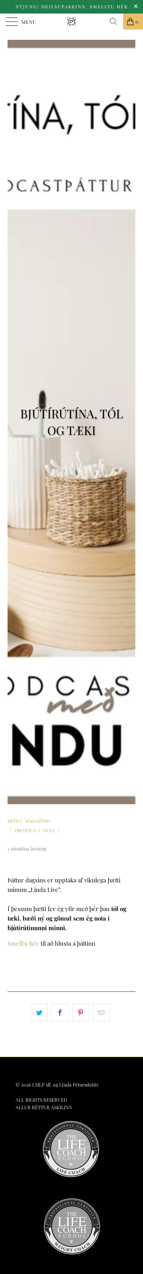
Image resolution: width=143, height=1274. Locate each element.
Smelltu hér (23, 943)
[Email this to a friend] (101, 1012)
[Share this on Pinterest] (80, 1012)
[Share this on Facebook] (59, 1012)
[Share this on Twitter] (39, 1012)
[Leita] (113, 21)
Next (49, 830)
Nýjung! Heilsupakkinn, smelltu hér (71, 7)
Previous (25, 830)
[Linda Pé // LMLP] (71, 21)
